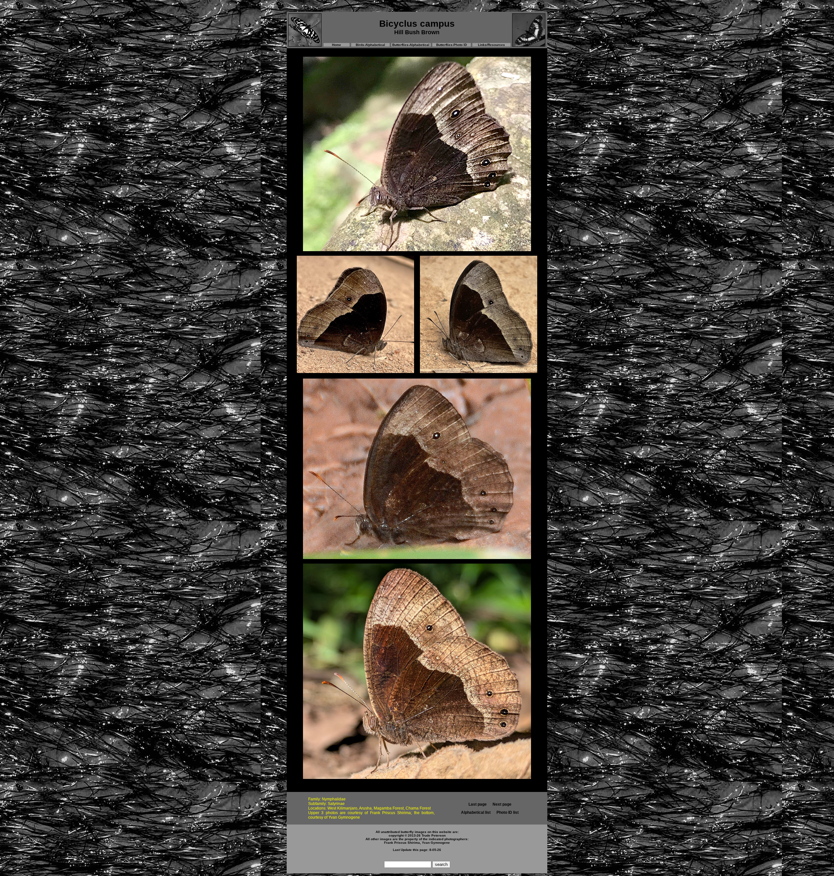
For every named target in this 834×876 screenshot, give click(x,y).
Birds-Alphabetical (370, 45)
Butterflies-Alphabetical (410, 45)
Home (336, 45)
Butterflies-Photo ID (451, 45)
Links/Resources (491, 45)
